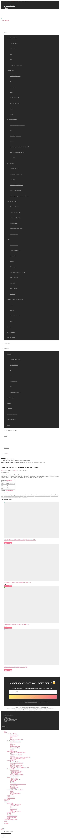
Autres (11, 114)
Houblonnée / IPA (10, 70)
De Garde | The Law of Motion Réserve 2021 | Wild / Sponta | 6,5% (20, 540)
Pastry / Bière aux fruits (15, 250)
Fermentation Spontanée (15, 217)
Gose (11, 54)
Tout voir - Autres (30, 496)
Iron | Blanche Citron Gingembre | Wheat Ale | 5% (15, 667)
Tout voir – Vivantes (14, 206)
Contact (5, 721)
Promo (5, 436)
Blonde (11, 305)
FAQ (5, 7)
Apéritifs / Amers (10, 397)
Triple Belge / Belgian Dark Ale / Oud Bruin (19, 196)
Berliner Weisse (13, 48)
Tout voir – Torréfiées (14, 168)
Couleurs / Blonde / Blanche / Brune (15, 299)
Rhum (11, 376)
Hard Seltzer (12, 294)
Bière (5, 32)
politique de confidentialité (31, 702)
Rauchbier (12, 141)
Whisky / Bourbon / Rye (15, 392)
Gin (10, 370)
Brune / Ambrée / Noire (15, 315)
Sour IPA (12, 261)
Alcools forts (9, 354)
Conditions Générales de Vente (10, 719)
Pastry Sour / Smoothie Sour (16, 65)
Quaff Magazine (7, 718)
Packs (8, 425)
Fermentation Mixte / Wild (15, 212)
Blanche (12, 310)
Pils (11, 130)
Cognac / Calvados (14, 365)
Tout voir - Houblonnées (40, 496)
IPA (10, 81)
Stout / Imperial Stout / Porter (16, 174)
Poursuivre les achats (6, 833)
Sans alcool (12, 283)
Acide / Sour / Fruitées (12, 37)
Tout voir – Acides (14, 43)
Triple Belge (12, 266)
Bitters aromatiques (11, 419)
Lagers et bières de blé (12, 119)
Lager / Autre (13, 157)
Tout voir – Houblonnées (15, 76)
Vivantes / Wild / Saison (12, 201)
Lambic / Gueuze (13, 223)
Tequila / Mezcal (13, 381)
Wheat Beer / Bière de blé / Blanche (17, 272)
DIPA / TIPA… (12, 87)
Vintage (8, 326)
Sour (11, 59)
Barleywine (12, 179)
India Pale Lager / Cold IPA (15, 136)
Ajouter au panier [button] (8, 543)
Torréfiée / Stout (10, 163)
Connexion (6, 448)
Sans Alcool (7, 343)
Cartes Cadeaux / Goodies (10, 430)
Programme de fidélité (9, 6)
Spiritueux (6, 348)
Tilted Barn (9, 480)
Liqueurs (9, 403)
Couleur (11, 321)
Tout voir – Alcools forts (15, 359)
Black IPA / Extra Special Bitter (16, 185)
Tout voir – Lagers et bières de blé (17, 125)
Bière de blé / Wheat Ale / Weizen (17, 152)
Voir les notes (9, 490)
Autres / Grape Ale (14, 234)
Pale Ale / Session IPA (14, 97)
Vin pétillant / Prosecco (12, 414)
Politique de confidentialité (9, 720)
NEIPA (11, 92)
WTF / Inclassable (14, 277)
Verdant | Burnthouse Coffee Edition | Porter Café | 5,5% (17, 582)
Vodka (11, 386)
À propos (6, 8)
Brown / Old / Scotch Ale (15, 190)
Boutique (3, 462)
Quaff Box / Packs (11, 337)
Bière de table (13, 255)
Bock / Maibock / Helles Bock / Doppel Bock (19, 146)
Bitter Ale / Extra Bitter (15, 103)
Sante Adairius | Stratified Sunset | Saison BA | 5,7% (16, 624)
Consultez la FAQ (15, 1)
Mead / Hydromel (13, 288)
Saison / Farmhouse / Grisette (16, 228)
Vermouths (9, 408)
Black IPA (12, 108)
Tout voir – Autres (14, 245)
